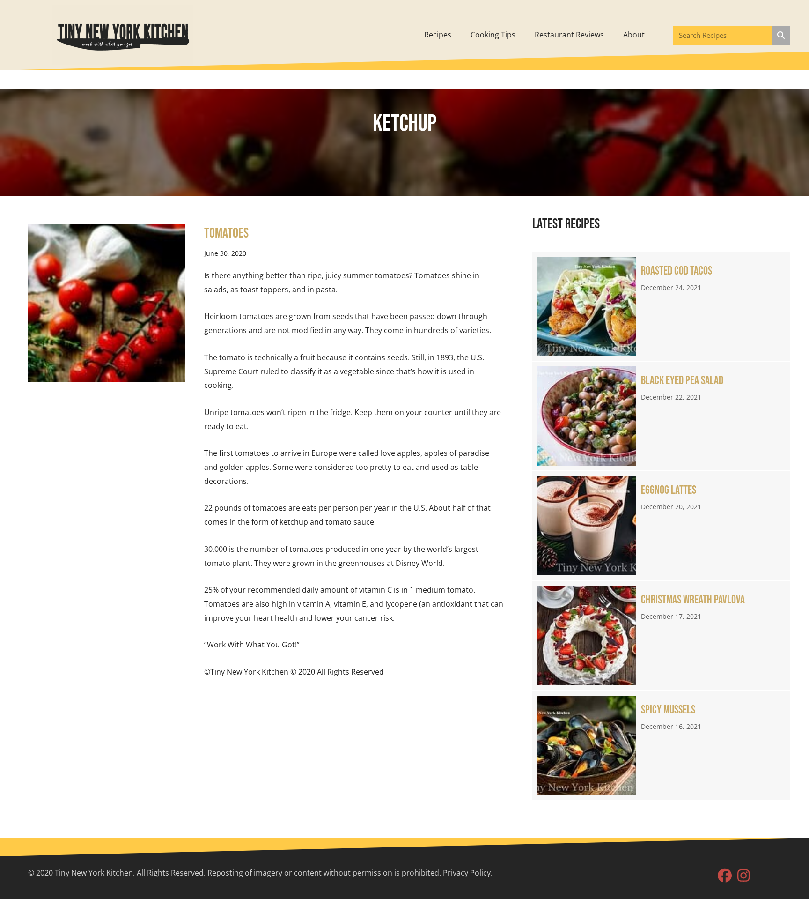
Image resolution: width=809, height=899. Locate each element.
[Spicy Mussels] (661, 745)
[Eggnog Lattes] (661, 525)
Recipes (437, 35)
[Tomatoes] (106, 302)
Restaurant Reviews (569, 35)
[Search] (781, 35)
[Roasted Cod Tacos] (661, 306)
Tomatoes (226, 233)
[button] (724, 875)
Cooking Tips (493, 35)
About (634, 35)
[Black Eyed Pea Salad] (661, 416)
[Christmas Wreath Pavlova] (661, 635)
